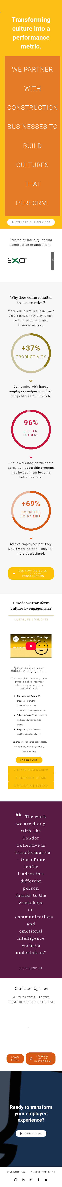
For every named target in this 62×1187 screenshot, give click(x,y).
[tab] (31, 619)
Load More (15, 1058)
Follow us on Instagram (42, 1058)
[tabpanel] (31, 694)
